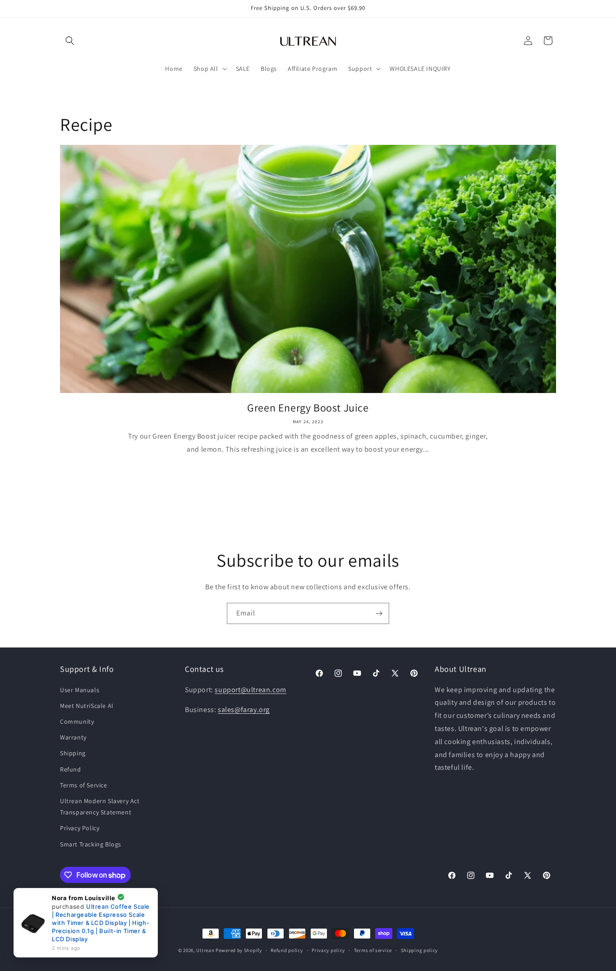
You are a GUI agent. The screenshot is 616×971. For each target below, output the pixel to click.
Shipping (73, 753)
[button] (70, 41)
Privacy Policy (79, 828)
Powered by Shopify (239, 950)
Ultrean (205, 950)
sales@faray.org (244, 709)
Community (77, 721)
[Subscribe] (379, 613)
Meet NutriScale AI (87, 706)
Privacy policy (328, 950)
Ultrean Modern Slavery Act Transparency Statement (100, 806)
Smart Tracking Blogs (90, 844)
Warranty (73, 737)
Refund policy (287, 950)
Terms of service (373, 950)
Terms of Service (83, 785)
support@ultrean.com (250, 689)
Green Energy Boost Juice (307, 408)
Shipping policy (419, 950)
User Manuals (79, 690)
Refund (70, 769)
